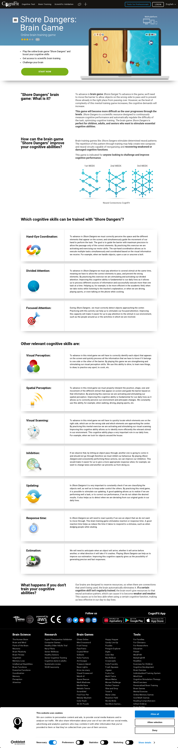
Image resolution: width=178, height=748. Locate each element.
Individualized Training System (146, 673)
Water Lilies (110, 695)
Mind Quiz (137, 676)
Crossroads (110, 661)
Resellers (137, 661)
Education (138, 648)
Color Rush (82, 701)
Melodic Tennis (83, 688)
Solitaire (80, 655)
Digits (107, 652)
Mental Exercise (140, 691)
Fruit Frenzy (82, 645)
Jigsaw (108, 670)
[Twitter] (75, 620)
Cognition (17, 658)
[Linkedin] (94, 620)
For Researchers (140, 645)
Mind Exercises (140, 682)
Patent (136, 652)
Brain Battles (139, 707)
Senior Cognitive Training (56, 658)
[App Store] (155, 620)
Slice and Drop (111, 688)
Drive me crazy (83, 670)
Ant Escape (82, 661)
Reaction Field (111, 698)
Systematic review (53, 664)
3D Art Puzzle (83, 704)
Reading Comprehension (144, 701)
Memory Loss (19, 661)
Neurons (16, 648)
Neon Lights (82, 667)
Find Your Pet (83, 695)
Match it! (81, 676)
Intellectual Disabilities (23, 664)
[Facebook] (69, 620)
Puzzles (108, 645)
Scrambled (81, 691)
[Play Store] (134, 620)
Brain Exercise (139, 670)
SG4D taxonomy (52, 667)
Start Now (45, 71)
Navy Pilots (50, 648)
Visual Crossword (84, 673)
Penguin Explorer (112, 648)
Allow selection (154, 722)
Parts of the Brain (20, 645)
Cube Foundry (111, 664)
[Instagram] (88, 620)
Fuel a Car (109, 673)
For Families (138, 639)
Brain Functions (20, 667)
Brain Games (139, 688)
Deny (154, 730)
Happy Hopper (111, 639)
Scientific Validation (64, 4)
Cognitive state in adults (55, 661)
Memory (16, 676)
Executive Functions (21, 670)
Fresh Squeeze (111, 667)
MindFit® (137, 655)
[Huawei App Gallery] (113, 620)
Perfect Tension (112, 685)
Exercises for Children (143, 664)
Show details (145, 742)
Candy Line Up (111, 642)
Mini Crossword (84, 642)
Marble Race (82, 685)
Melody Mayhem (84, 698)
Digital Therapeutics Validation (58, 639)
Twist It (108, 691)
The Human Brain (20, 639)
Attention (17, 682)
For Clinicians (139, 642)
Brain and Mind (19, 642)
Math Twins (110, 676)
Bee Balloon (110, 658)
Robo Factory (83, 658)
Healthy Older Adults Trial (56, 645)
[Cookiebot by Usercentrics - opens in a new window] (18, 743)
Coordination (18, 673)
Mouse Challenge (113, 682)
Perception (17, 679)
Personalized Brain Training (145, 685)
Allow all (155, 714)
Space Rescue (83, 679)
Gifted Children (140, 704)
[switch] (80, 742)
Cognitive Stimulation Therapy (146, 679)
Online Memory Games (143, 695)
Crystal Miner (83, 652)
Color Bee (109, 655)
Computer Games (52, 642)
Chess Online (82, 639)
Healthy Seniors (52, 655)
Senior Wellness (52, 652)
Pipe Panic (81, 648)
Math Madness (83, 682)
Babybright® (139, 658)
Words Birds (110, 701)
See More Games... (113, 704)
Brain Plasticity (19, 652)
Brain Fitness (18, 655)
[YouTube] (82, 620)
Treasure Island (84, 664)
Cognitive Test (28, 4)
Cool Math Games (141, 698)
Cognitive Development (143, 667)
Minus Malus (111, 679)
